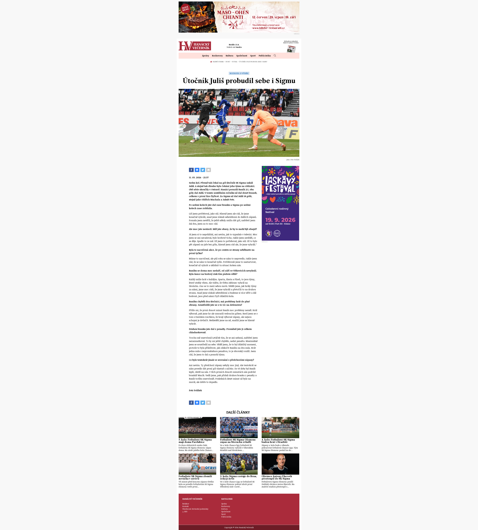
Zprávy (205, 55)
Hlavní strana (218, 62)
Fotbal (235, 62)
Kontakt (185, 506)
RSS (185, 511)
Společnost (241, 55)
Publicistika (265, 55)
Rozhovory (217, 55)
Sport (253, 55)
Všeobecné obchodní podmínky (195, 509)
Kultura (229, 55)
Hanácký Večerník (195, 46)
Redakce (185, 503)
